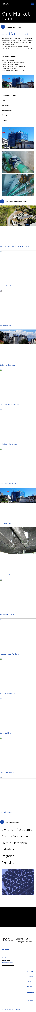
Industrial (8, 849)
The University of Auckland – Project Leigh (14, 246)
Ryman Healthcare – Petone (9, 405)
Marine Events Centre (7, 694)
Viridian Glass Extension (8, 286)
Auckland (5, 955)
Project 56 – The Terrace (8, 444)
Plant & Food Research (8, 484)
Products (31, 981)
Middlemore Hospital (7, 614)
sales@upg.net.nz (6, 960)
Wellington (5, 957)
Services (31, 979)
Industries (30, 984)
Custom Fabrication (15, 836)
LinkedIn (31, 998)
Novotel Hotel (5, 575)
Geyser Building (5, 733)
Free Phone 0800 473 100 (8, 965)
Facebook (31, 1000)
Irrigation (8, 856)
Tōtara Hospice (5, 325)
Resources (30, 986)
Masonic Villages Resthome (9, 654)
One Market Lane (6, 523)
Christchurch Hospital (7, 773)
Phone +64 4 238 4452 (7, 962)
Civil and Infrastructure (17, 830)
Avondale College (6, 812)
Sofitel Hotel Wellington (8, 365)
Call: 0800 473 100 (7, 916)
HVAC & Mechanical (15, 843)
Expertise (31, 976)
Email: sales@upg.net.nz (7, 919)
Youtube (31, 1003)
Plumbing (8, 863)
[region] (18, 917)
